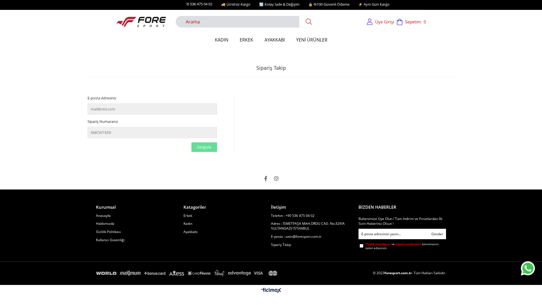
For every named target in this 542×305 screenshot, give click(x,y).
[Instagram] (276, 178)
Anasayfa (103, 215)
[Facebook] (265, 178)
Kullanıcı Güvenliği (110, 240)
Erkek (187, 215)
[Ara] (309, 21)
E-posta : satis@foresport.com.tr (296, 236)
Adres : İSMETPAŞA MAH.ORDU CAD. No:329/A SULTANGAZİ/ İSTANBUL (308, 226)
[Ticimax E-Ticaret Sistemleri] (271, 290)
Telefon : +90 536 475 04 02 (292, 215)
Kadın (187, 223)
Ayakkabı (190, 232)
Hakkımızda (105, 223)
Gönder (437, 234)
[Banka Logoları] (187, 273)
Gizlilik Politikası (108, 232)
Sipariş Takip (281, 245)
